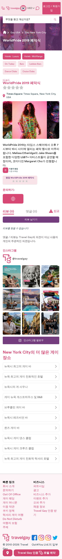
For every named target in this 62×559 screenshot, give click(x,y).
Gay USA (15, 32)
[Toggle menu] (3, 8)
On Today (9, 64)
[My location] (7, 552)
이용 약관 (8, 506)
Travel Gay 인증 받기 (45, 512)
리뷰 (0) (8, 211)
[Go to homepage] (13, 8)
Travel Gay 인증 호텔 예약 (36, 552)
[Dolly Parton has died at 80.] (31, 276)
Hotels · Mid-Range (33, 56)
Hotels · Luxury (12, 56)
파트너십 (38, 486)
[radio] (5, 87)
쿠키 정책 (8, 510)
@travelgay (20, 258)
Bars (22, 64)
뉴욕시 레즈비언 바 (16, 417)
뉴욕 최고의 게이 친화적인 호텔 (23, 376)
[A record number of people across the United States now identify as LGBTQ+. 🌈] (50, 300)
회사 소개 (8, 486)
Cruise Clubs (29, 71)
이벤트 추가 (40, 498)
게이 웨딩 (8, 498)
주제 (5, 527)
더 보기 (6, 80)
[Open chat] (37, 8)
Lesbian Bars (35, 64)
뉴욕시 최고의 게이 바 (17, 366)
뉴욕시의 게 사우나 (16, 387)
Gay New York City (35, 32)
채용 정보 (39, 506)
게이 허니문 (10, 502)
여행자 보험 (10, 523)
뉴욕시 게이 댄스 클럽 (17, 438)
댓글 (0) (31, 211)
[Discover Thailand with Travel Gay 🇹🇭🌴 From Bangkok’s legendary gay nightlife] (50, 276)
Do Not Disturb (12, 519)
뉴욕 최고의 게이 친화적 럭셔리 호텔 (26, 458)
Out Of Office (11, 494)
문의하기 (8, 490)
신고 (56, 211)
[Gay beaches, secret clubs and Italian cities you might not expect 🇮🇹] (12, 276)
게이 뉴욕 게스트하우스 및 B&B (23, 397)
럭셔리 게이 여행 (13, 515)
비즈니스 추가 (42, 494)
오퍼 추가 (39, 502)
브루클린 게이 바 (14, 407)
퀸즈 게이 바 (11, 428)
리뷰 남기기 (31, 219)
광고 (36, 490)
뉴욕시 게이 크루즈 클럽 (19, 448)
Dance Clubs (11, 71)
